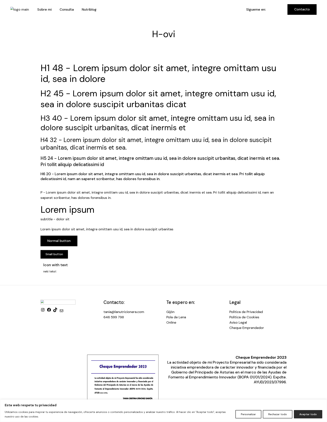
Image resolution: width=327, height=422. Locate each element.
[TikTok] (55, 311)
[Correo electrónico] (61, 312)
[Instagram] (42, 311)
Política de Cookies (244, 317)
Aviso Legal (238, 322)
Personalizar (248, 414)
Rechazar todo (277, 414)
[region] (163, 410)
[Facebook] (49, 311)
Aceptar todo (308, 414)
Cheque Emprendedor (246, 328)
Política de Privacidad (246, 312)
